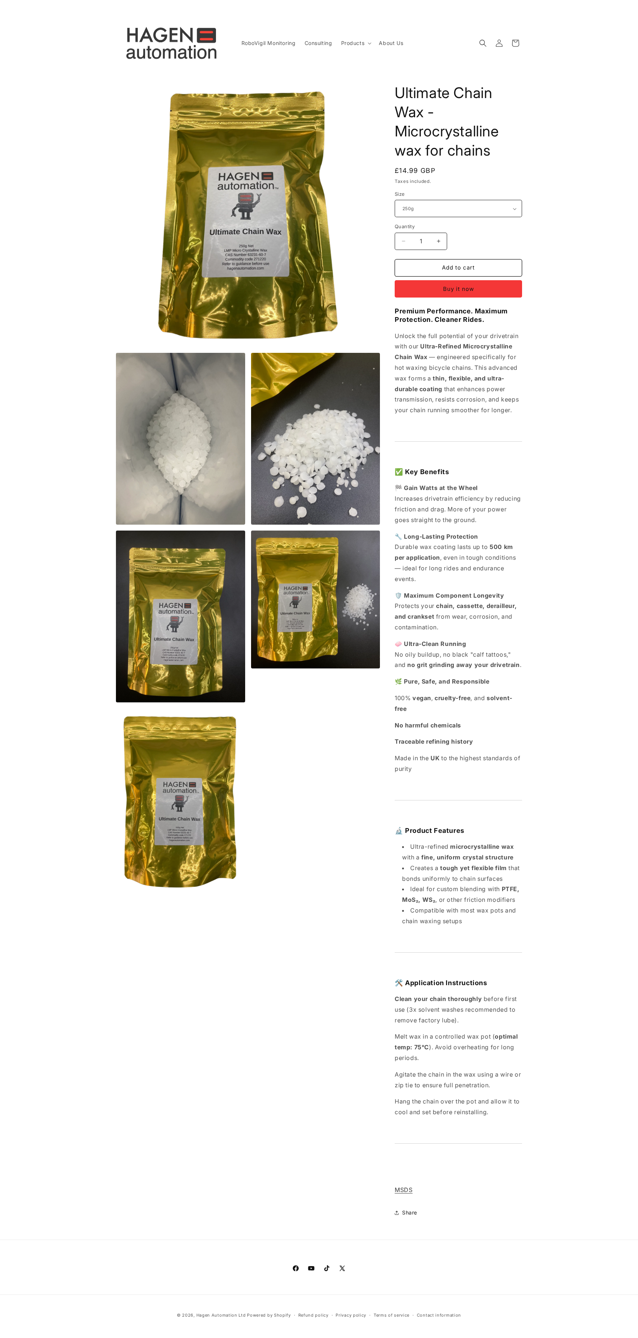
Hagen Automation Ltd (221, 1315)
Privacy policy (351, 1315)
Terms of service (391, 1315)
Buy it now (458, 288)
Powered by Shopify (269, 1315)
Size (400, 194)
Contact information (439, 1315)
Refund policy (313, 1315)
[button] (356, 43)
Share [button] (409, 1212)
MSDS (403, 1189)
